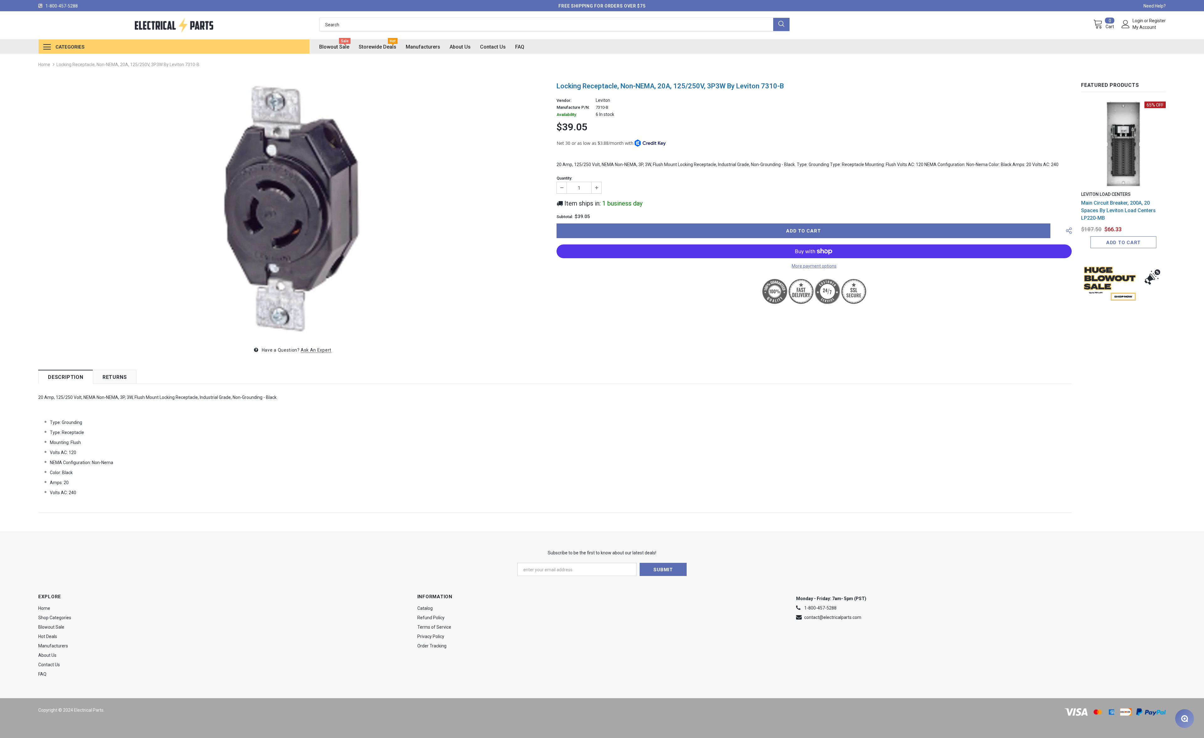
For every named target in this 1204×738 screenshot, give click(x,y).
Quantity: (564, 178)
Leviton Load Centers (1106, 194)
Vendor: (564, 100)
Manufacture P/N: (573, 107)
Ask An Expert (316, 350)
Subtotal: (565, 217)
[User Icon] (1125, 24)
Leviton (603, 100)
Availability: (567, 114)
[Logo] (174, 25)
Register (1157, 20)
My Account (1144, 27)
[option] (292, 208)
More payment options (814, 266)
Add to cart (1123, 242)
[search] (546, 24)
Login (1138, 20)
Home (44, 64)
